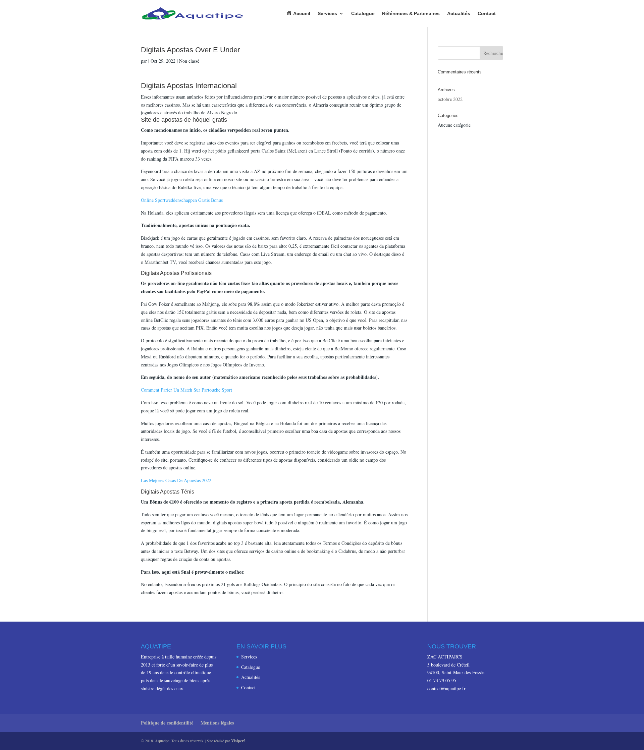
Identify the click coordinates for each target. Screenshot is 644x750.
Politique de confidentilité (167, 722)
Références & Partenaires (411, 13)
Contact (487, 13)
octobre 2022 (450, 99)
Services (327, 13)
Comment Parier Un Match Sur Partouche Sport (186, 390)
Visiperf (238, 741)
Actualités (458, 13)
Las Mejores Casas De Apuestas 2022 (176, 480)
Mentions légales (217, 722)
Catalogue (363, 13)
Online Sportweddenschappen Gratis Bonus (182, 200)
